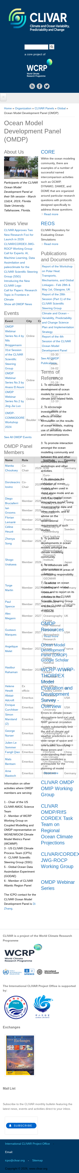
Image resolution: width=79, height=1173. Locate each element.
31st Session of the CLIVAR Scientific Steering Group (14, 359)
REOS (48, 223)
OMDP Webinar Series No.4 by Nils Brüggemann (14, 336)
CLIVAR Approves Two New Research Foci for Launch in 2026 (18, 234)
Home (8, 108)
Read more (51, 214)
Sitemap (37, 1160)
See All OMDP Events (18, 437)
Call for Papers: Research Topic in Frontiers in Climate (20, 295)
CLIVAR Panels (44, 108)
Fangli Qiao (12, 752)
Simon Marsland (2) (11, 719)
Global (61, 108)
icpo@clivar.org (15, 1160)
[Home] (39, 34)
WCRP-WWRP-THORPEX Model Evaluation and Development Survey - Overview (58, 688)
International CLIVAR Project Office (27, 1143)
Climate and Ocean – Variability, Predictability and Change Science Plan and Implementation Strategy (58, 322)
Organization (23, 108)
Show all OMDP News (18, 304)
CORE (48, 152)
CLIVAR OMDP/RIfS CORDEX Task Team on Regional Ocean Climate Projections (57, 824)
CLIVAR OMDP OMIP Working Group (57, 788)
